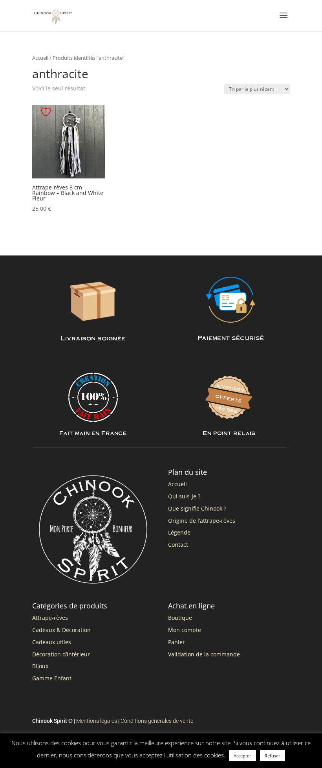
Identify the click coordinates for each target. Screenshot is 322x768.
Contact (178, 544)
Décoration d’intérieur (61, 654)
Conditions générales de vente (157, 721)
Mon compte (184, 630)
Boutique (180, 617)
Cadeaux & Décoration (61, 630)
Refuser (272, 756)
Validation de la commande (204, 654)
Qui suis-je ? (184, 496)
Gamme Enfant (51, 678)
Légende (179, 532)
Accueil (40, 57)
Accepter (242, 756)
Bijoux (40, 666)
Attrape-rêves (50, 617)
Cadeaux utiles (51, 642)
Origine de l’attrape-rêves (201, 520)
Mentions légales (96, 721)
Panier (176, 642)
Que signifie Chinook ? (197, 508)
